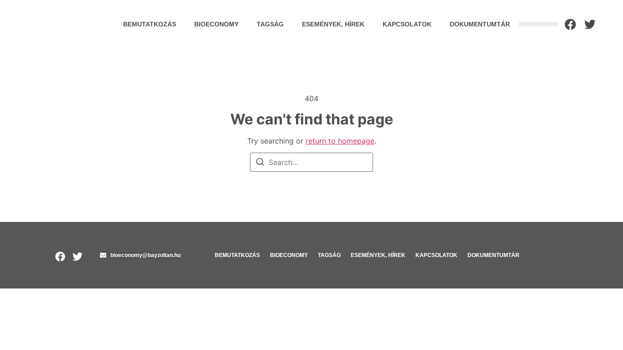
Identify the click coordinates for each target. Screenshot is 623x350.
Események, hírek (333, 24)
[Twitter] (590, 24)
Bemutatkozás (149, 24)
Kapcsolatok (407, 24)
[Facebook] (570, 24)
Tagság (270, 24)
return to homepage (340, 140)
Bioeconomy (216, 24)
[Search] (260, 163)
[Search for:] (311, 162)
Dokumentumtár (480, 24)
